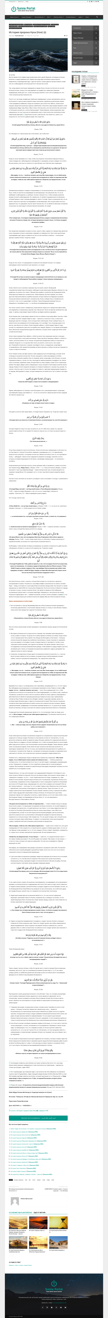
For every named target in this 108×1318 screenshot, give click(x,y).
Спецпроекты (12, 1)
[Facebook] (88, 1)
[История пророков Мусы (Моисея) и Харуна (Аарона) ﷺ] (38, 1242)
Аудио (80, 17)
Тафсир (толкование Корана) (15, 28)
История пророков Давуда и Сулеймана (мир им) (26, 1159)
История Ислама (70, 17)
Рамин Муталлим (19, 35)
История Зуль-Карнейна (18, 1168)
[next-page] (13, 1255)
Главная (11, 22)
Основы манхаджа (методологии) (25, 26)
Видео (27, 1)
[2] (63, 594)
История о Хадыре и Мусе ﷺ (20, 1165)
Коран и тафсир (51, 26)
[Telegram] (92, 1)
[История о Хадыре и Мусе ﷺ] (38, 1222)
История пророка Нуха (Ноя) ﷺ (20, 1135)
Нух (30, 1180)
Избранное (20, 1)
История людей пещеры (18, 1171)
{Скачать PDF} (51, 1129)
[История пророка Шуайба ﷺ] (58, 1242)
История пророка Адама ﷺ (19, 1132)
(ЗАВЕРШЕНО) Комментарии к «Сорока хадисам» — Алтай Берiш (56, 1190)
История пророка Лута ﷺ (18, 1147)
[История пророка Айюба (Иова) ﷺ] (58, 1222)
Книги (87, 17)
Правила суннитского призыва (40, 26)
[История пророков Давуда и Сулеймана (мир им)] (18, 1242)
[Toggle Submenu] (96, 28)
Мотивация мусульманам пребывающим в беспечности (21, 1190)
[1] (23, 114)
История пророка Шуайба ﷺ (19, 1150)
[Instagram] (90, 1)
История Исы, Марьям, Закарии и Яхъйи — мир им (26, 1174)
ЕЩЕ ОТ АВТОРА (39, 1212)
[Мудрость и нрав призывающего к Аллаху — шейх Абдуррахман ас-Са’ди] (76, 93)
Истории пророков (13, 26)
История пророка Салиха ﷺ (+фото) (22, 1144)
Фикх (48, 17)
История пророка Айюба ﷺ (19, 1162)
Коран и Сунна (14, 17)
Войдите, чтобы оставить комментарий (20, 1265)
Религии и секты (58, 17)
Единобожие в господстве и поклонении (41, 24)
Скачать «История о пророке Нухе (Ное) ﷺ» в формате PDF (29, 1110)
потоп (33, 1180)
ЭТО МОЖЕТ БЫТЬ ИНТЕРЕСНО (20, 1212)
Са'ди (43, 1180)
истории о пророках (18, 1180)
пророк (39, 1180)
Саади (48, 1180)
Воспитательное (39, 17)
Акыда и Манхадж (26, 17)
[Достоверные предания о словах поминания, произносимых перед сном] (76, 105)
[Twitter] (94, 1)
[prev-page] (10, 1255)
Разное (83, 85)
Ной (26, 1180)
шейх (52, 1180)
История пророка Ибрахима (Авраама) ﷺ (23, 1141)
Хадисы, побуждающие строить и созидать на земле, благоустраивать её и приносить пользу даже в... (89, 80)
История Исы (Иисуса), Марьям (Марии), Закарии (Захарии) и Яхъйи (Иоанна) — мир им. (17, 1232)
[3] (27, 839)
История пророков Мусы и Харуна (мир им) (24, 1153)
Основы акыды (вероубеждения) (23, 22)
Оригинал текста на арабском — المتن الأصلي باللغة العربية (38, 1118)
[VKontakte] (96, 1)
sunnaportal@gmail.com (59, 1303)
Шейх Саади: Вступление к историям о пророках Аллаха (28, 1129)
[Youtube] (98, 1)
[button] (97, 17)
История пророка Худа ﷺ (18, 1138)
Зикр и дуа (84, 110)
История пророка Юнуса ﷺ (19, 1156)
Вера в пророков (36, 22)
